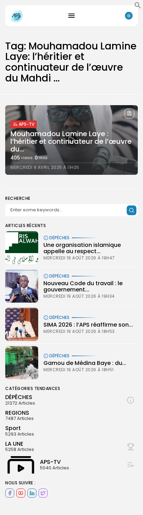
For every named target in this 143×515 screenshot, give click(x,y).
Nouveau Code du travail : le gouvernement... (83, 286)
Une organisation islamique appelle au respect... (82, 248)
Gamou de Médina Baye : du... (84, 363)
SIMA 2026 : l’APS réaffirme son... (88, 325)
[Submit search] (131, 210)
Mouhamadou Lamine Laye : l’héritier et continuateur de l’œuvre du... (71, 141)
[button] (137, 6)
